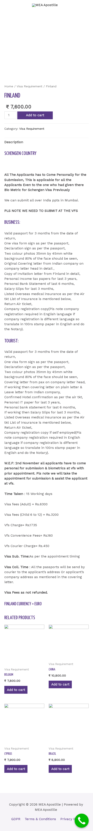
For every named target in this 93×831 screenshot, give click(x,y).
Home (8, 86)
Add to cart (35, 115)
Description (13, 142)
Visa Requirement (29, 86)
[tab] (46, 142)
